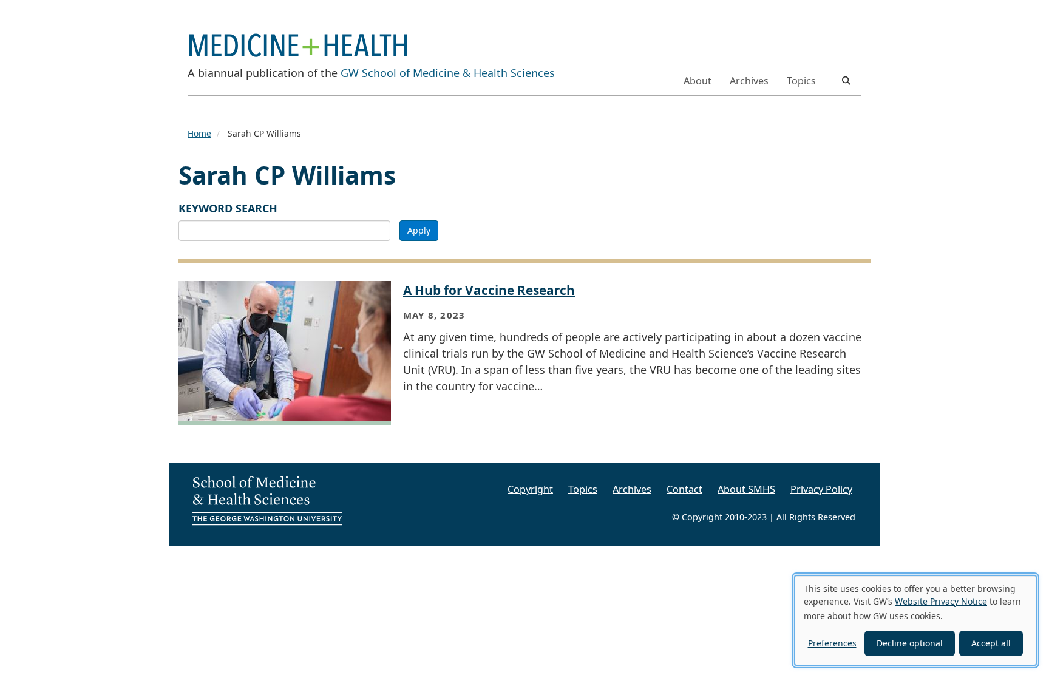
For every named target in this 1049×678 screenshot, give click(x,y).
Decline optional (910, 643)
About (697, 80)
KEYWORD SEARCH (227, 208)
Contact (684, 489)
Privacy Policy (821, 489)
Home (199, 133)
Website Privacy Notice (941, 601)
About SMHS (746, 489)
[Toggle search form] (846, 81)
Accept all (991, 643)
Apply (418, 230)
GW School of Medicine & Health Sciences (448, 73)
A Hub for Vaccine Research (489, 290)
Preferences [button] (832, 643)
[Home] (303, 38)
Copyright (530, 489)
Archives (749, 80)
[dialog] (915, 620)
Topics (801, 80)
